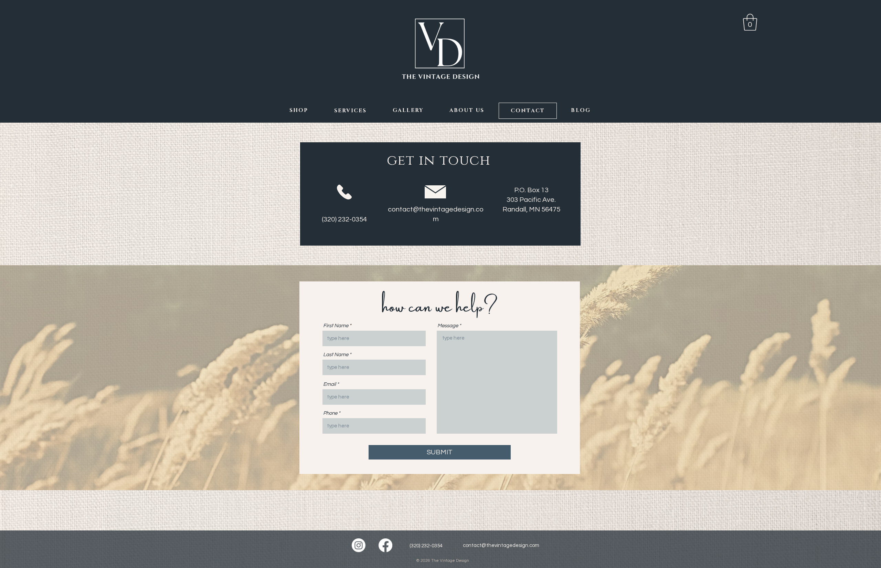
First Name (335, 325)
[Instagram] (358, 545)
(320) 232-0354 (426, 545)
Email (329, 384)
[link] (750, 22)
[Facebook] (385, 545)
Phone (330, 413)
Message (447, 325)
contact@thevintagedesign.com (501, 545)
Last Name (335, 354)
